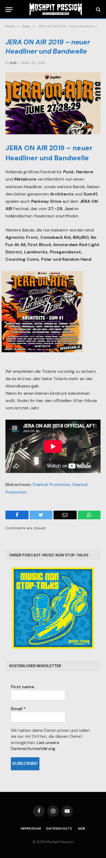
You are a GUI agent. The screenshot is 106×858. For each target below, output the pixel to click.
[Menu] (9, 10)
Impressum (31, 828)
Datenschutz (59, 828)
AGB (82, 828)
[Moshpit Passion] (56, 9)
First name (22, 687)
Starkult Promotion (51, 484)
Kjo (13, 63)
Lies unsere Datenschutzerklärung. (35, 745)
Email (18, 709)
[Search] (98, 10)
